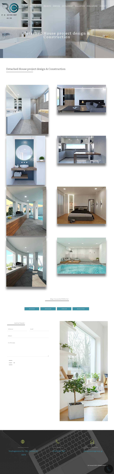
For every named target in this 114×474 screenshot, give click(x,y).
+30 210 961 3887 (58, 451)
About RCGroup (35, 6)
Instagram (48, 308)
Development (67, 6)
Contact (103, 6)
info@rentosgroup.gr (93, 451)
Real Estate (80, 6)
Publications (92, 6)
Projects (47, 6)
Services (56, 6)
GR (8, 18)
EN (11, 18)
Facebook (32, 308)
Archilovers (81, 308)
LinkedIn (64, 308)
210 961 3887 (12, 15)
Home (25, 6)
